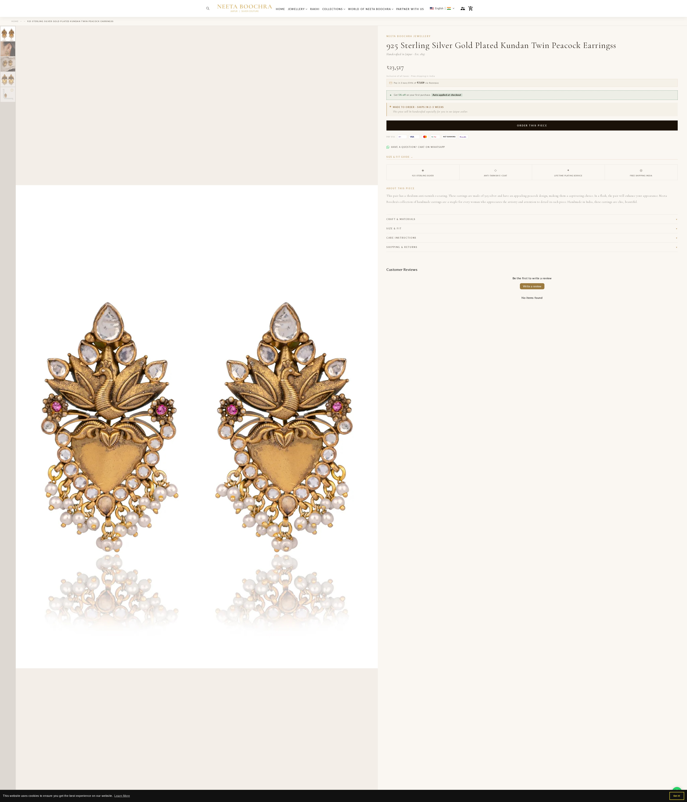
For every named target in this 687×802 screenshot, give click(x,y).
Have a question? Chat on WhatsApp (418, 147)
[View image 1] (8, 33)
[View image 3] (8, 64)
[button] (208, 8)
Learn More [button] (122, 795)
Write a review (532, 286)
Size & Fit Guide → (399, 157)
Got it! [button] (676, 796)
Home (14, 21)
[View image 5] (8, 94)
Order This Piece (532, 125)
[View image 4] (8, 79)
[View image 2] (8, 49)
